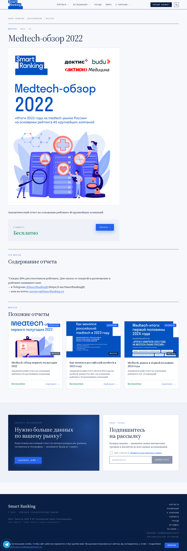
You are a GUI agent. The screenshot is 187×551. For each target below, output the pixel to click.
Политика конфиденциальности (163, 533)
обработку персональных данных (146, 453)
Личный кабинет (161, 5)
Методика (174, 525)
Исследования (35, 19)
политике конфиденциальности (26, 547)
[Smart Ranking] (15, 4)
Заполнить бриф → (28, 460)
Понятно (172, 545)
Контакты (174, 504)
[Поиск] (176, 4)
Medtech (50, 19)
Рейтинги (174, 517)
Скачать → (105, 227)
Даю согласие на (138, 453)
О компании (173, 513)
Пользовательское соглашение (163, 537)
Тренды (175, 521)
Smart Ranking (16, 19)
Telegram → (173, 529)
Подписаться (162, 460)
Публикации (173, 508)
